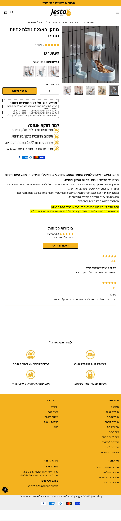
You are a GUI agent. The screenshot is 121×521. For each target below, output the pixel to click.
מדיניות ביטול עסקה (109, 477)
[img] (109, 256)
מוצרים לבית (112, 412)
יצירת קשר (53, 412)
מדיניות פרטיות (111, 482)
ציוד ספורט (113, 432)
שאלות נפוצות (51, 417)
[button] (5, 12)
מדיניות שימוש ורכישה (108, 467)
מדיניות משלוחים (110, 472)
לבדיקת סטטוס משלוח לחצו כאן (42, 486)
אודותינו (54, 407)
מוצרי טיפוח (113, 417)
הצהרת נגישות (51, 422)
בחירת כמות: (52, 84)
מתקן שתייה (40, 71)
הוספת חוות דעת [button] (60, 245)
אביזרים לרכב (112, 447)
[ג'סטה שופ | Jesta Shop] (60, 12)
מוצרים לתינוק (112, 422)
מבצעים (115, 407)
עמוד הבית (89, 22)
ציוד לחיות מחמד (70, 22)
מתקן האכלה (53, 71)
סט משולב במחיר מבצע (28, 71)
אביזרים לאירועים (110, 442)
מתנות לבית (113, 427)
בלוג (56, 427)
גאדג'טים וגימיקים (110, 452)
